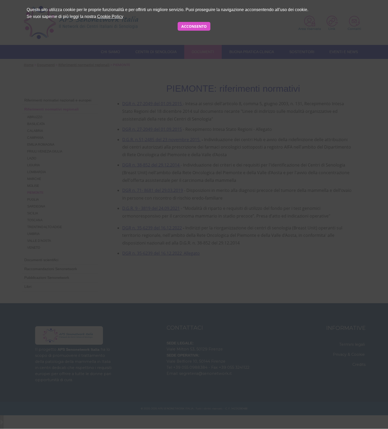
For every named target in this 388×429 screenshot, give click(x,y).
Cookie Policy (110, 16)
